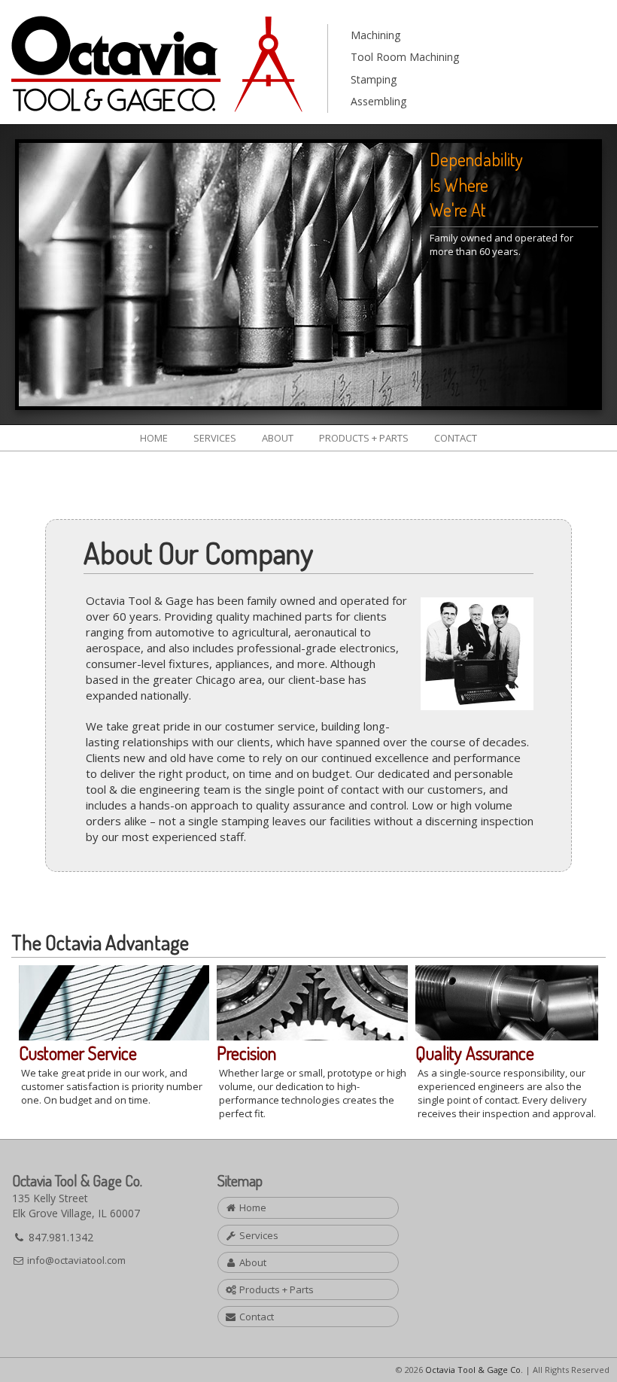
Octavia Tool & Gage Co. (474, 1369)
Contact (455, 438)
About (277, 438)
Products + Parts (364, 438)
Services (214, 438)
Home (154, 438)
